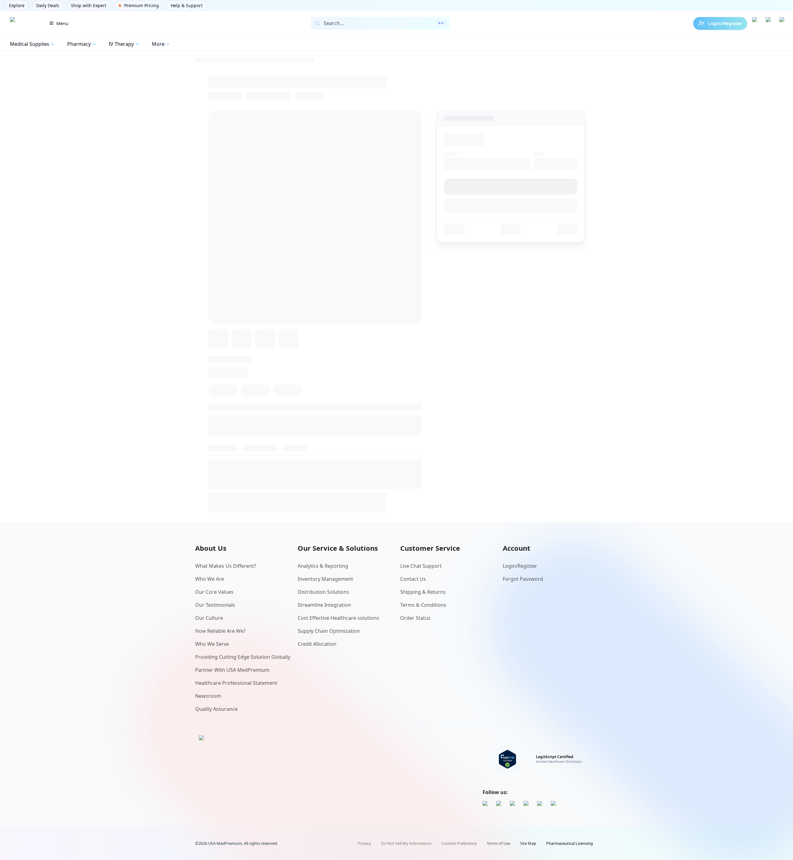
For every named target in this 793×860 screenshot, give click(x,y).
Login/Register (725, 23)
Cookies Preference (459, 843)
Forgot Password (523, 579)
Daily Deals (47, 5)
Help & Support (187, 5)
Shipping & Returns (423, 592)
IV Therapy (121, 44)
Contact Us (413, 579)
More (158, 44)
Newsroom (208, 696)
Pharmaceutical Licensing (569, 843)
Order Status (415, 618)
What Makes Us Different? (225, 565)
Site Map (528, 843)
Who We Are (209, 579)
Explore (16, 5)
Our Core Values (214, 592)
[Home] (22, 23)
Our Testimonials (215, 605)
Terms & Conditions (423, 605)
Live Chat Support (421, 565)
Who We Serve (212, 644)
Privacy (364, 843)
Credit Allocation (317, 644)
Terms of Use (498, 843)
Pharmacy (79, 44)
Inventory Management (325, 579)
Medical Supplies (29, 44)
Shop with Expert (88, 5)
